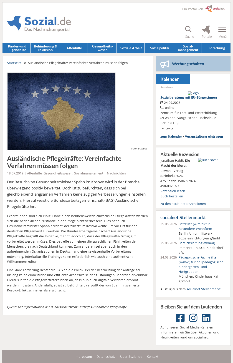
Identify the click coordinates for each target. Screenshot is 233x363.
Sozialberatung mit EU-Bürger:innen (188, 97)
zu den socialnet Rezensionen (183, 203)
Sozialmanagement (88, 173)
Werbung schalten (188, 63)
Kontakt (152, 356)
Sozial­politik (159, 48)
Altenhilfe (74, 48)
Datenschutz (106, 356)
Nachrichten (116, 173)
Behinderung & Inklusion (45, 48)
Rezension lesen (172, 191)
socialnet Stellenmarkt (183, 217)
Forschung (217, 48)
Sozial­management (188, 48)
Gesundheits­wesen (102, 48)
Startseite (14, 63)
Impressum (83, 356)
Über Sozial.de (131, 356)
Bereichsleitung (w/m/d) (197, 243)
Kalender (169, 79)
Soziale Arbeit (131, 48)
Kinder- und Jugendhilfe (17, 48)
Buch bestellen (171, 196)
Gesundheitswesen (58, 173)
